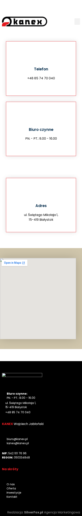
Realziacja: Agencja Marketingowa (43, 512)
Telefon (41, 69)
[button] (77, 21)
